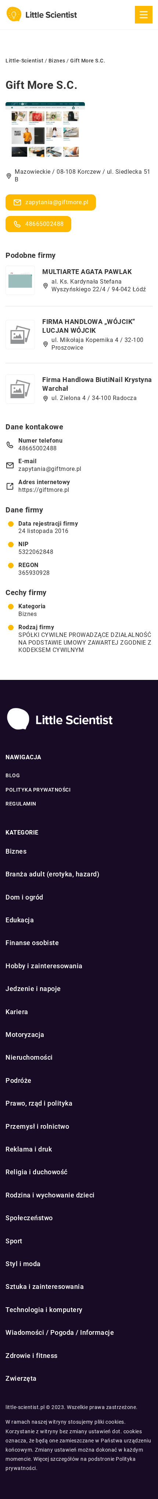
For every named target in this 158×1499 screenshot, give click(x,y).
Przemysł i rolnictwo (37, 1126)
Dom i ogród (24, 897)
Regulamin (21, 804)
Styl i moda (23, 1264)
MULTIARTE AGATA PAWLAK (87, 271)
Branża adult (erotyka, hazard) (52, 874)
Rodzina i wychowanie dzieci (50, 1195)
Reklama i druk (29, 1149)
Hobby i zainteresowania (44, 966)
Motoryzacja (25, 1034)
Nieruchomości (29, 1057)
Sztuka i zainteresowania (45, 1286)
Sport (14, 1241)
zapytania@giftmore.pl (57, 202)
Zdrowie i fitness (32, 1355)
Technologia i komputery (44, 1310)
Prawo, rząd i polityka (39, 1103)
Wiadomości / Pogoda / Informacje (60, 1332)
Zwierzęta (21, 1378)
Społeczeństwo (29, 1218)
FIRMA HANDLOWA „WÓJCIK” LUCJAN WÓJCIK (88, 326)
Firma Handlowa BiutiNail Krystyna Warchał (97, 384)
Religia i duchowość (37, 1172)
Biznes (27, 613)
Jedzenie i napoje (33, 988)
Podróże (19, 1080)
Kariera (17, 1012)
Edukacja (20, 920)
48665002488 (44, 223)
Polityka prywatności (38, 790)
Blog (13, 775)
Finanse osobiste (32, 943)
